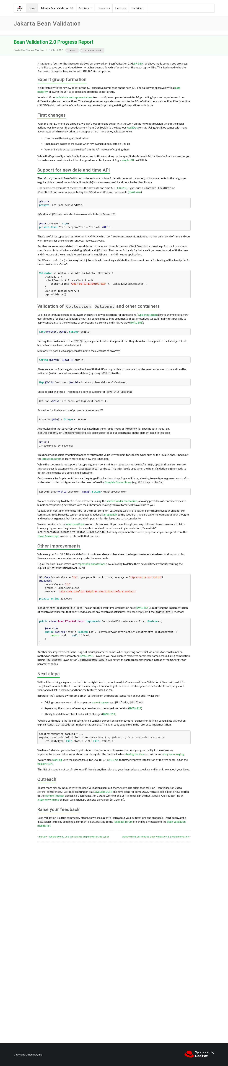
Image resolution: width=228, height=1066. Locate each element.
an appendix (110, 514)
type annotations (148, 314)
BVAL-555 (142, 607)
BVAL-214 (109, 714)
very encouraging (173, 754)
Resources (104, 7)
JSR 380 (138, 63)
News (32, 7)
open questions (75, 524)
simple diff (127, 160)
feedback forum (123, 821)
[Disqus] (114, 887)
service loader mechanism (122, 501)
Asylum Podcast (54, 795)
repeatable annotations (91, 563)
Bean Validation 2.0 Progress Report (54, 42)
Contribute (138, 7)
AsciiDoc (132, 127)
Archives (84, 7)
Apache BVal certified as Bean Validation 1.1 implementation (155, 836)
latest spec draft (51, 458)
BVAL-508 (136, 322)
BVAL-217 (135, 708)
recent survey (100, 702)
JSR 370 (113, 759)
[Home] (20, 8)
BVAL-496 (135, 192)
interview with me (48, 799)
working (57, 759)
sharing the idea (134, 754)
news (72, 50)
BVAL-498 (86, 655)
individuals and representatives (74, 97)
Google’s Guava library (118, 482)
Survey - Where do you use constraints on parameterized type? (74, 836)
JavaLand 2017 (103, 791)
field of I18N (45, 763)
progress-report (93, 50)
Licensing (120, 7)
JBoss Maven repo (48, 536)
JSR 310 (121, 187)
